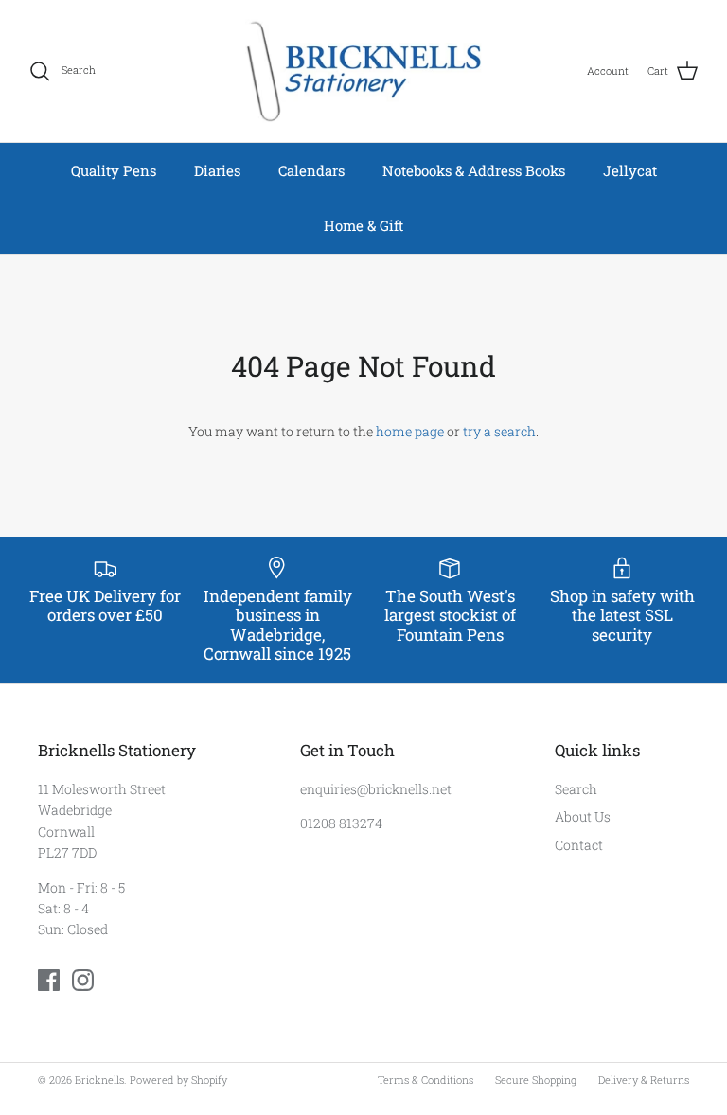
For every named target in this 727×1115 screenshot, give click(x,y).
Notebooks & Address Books (473, 170)
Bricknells (99, 1079)
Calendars (311, 170)
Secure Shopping (535, 1079)
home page (410, 431)
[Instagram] (83, 980)
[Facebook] (49, 980)
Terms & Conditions (425, 1079)
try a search (499, 431)
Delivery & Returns (643, 1079)
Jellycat (630, 170)
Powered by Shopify (178, 1079)
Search (576, 789)
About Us (583, 816)
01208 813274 (341, 823)
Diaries (217, 170)
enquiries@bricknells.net (376, 789)
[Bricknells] (363, 71)
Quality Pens (113, 170)
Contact (579, 845)
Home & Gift (363, 225)
